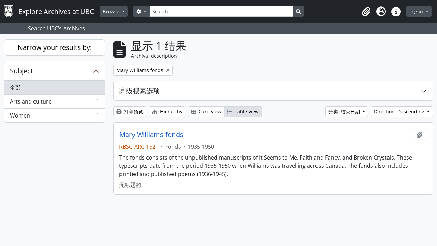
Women (54, 117)
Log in (416, 11)
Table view (246, 111)
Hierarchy (170, 111)
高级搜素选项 (139, 90)
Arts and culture (54, 103)
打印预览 (133, 111)
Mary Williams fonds (151, 135)
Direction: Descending (400, 111)
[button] (365, 11)
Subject (21, 71)
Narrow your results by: (55, 47)
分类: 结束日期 (344, 111)
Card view (209, 111)
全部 (15, 87)
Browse (112, 11)
